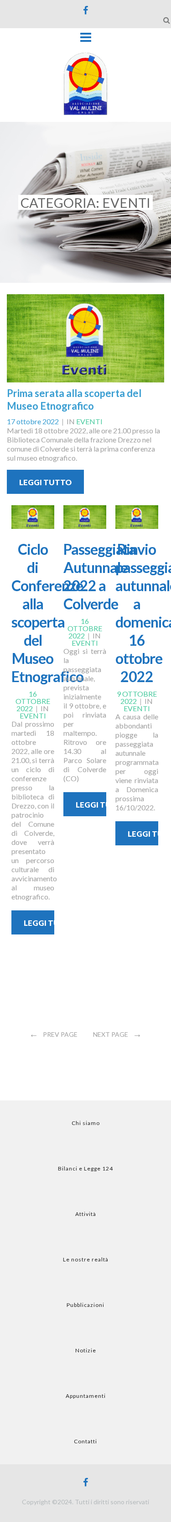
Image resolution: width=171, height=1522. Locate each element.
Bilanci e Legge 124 (85, 1168)
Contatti (85, 1441)
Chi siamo (86, 1123)
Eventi (89, 421)
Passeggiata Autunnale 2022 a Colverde (99, 576)
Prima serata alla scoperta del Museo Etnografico (74, 399)
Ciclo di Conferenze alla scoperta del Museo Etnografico (47, 612)
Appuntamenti (86, 1395)
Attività (85, 1214)
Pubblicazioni (85, 1304)
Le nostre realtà (86, 1259)
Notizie (85, 1350)
